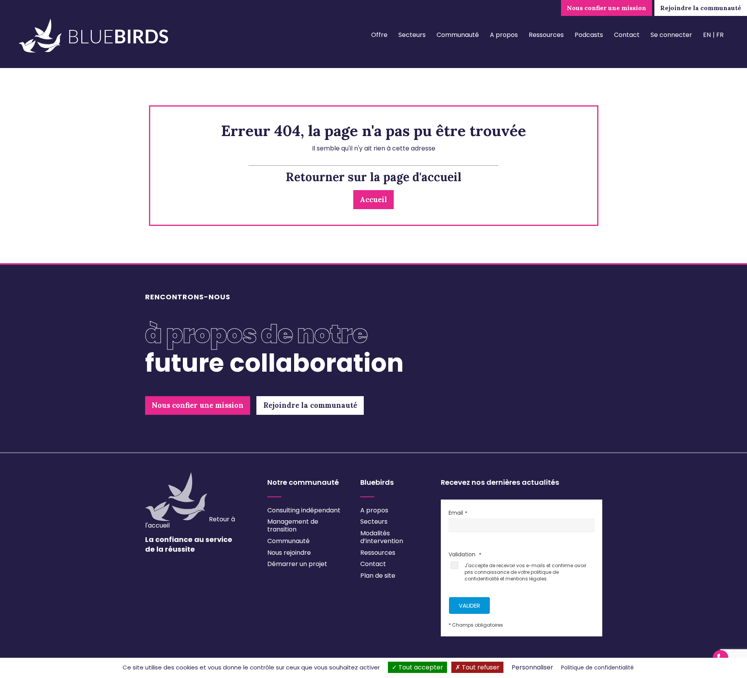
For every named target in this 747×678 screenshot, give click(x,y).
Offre (379, 34)
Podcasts (589, 34)
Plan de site (377, 575)
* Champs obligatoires (476, 625)
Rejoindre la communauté (700, 8)
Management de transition (292, 525)
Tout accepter (420, 667)
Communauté (458, 34)
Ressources (546, 34)
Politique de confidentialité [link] (597, 667)
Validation (463, 554)
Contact (627, 34)
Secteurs (412, 34)
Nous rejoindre (289, 552)
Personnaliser (532, 667)
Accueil (373, 199)
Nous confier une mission (606, 8)
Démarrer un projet (297, 563)
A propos (504, 34)
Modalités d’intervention (381, 537)
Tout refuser (480, 667)
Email (456, 513)
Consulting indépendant (303, 510)
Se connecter (671, 34)
